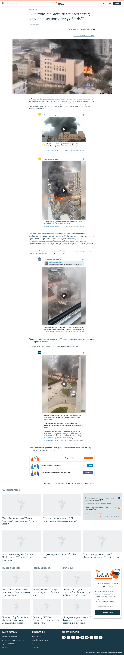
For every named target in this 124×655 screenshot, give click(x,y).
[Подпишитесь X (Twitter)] (73, 637)
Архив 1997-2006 (8, 644)
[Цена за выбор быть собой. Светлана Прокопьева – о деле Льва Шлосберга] (16, 607)
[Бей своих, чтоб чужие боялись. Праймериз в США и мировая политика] (21, 541)
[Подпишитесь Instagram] (87, 637)
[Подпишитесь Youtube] (77, 637)
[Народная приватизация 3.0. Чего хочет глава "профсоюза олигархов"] (62, 505)
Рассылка (35, 644)
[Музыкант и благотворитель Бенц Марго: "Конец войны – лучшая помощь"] (16, 579)
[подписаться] (100, 637)
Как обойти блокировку (40, 640)
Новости (33, 10)
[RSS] (91, 637)
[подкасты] (110, 3)
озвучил (71, 251)
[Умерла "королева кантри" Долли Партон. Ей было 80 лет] (47, 579)
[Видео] (104, 3)
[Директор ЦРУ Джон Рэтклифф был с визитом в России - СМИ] (47, 607)
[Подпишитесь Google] (64, 637)
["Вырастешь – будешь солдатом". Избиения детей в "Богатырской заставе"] (77, 579)
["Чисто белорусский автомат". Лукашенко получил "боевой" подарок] (102, 541)
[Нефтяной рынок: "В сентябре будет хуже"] (62, 541)
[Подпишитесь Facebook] (68, 637)
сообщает (56, 101)
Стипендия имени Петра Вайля (13, 640)
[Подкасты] (96, 637)
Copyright (35, 647)
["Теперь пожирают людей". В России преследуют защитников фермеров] (77, 607)
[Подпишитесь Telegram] (82, 637)
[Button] (73, 30)
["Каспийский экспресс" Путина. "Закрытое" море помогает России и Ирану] (21, 505)
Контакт (5, 647)
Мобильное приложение (10, 636)
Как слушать (36, 636)
